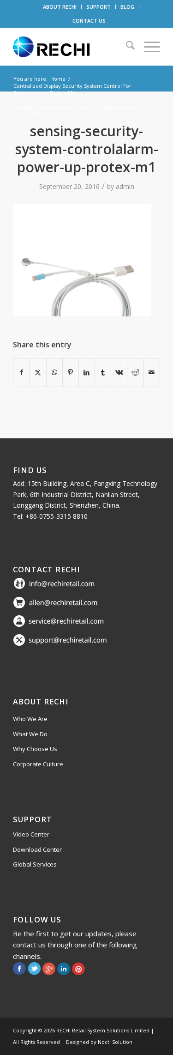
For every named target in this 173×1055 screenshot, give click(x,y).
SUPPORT (98, 6)
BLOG (127, 6)
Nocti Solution (115, 1041)
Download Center (37, 849)
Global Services (35, 864)
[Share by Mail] (152, 372)
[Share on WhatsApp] (54, 372)
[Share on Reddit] (135, 372)
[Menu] (147, 46)
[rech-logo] (72, 46)
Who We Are (30, 719)
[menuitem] (60, 7)
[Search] (126, 46)
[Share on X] (38, 372)
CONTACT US (89, 20)
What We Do (30, 734)
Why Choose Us (35, 749)
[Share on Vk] (119, 372)
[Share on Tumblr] (103, 372)
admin (125, 186)
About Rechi (41, 701)
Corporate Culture (38, 764)
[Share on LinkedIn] (87, 372)
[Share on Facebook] (21, 372)
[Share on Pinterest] (70, 372)
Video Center (31, 834)
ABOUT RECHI (60, 6)
